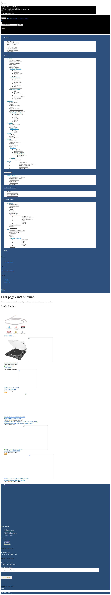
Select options (12, 336)
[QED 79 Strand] (50, 322)
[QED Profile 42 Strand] (50, 379)
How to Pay (7, 532)
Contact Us (7, 544)
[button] (3, 28)
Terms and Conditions (10, 533)
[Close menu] (1, 2)
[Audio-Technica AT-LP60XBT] (50, 437)
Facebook (7, 279)
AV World (7, 541)
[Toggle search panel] (1, 23)
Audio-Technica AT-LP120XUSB (12, 418)
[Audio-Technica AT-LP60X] (50, 350)
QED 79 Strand (8, 335)
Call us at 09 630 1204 (7, 271)
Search (21, 24)
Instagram (7, 282)
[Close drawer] (1, 5)
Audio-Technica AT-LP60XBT (12, 451)
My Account (7, 261)
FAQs (5, 529)
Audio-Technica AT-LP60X (11, 363)
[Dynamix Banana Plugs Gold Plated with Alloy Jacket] (50, 421)
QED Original (7, 367)
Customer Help (8, 262)
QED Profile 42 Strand (10, 389)
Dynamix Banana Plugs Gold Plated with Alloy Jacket (18, 423)
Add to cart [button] (11, 424)
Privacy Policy (8, 535)
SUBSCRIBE (6, 577)
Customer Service (9, 530)
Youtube (6, 280)
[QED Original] (50, 366)
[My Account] (2, 21)
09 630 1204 (10, 13)
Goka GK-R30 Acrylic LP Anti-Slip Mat (14, 480)
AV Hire (6, 542)
